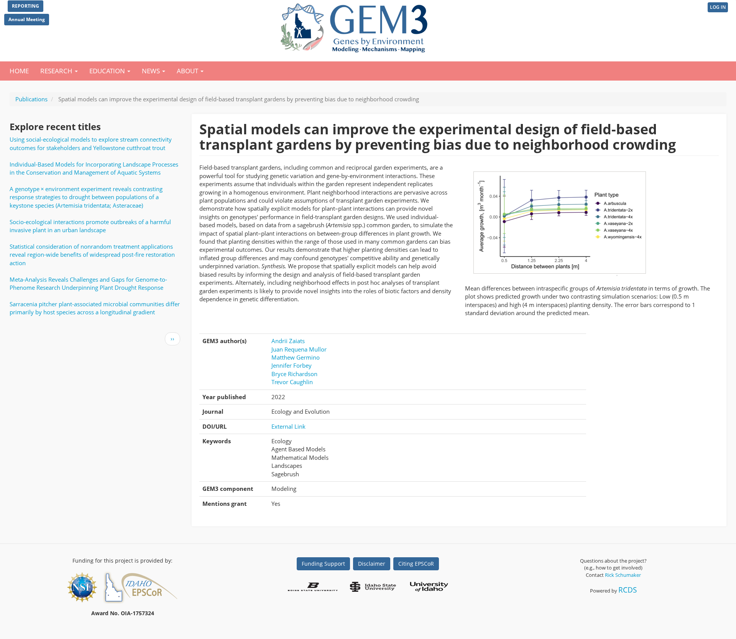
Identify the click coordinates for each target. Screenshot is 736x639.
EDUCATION (108, 70)
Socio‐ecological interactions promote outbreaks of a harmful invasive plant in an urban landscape (90, 226)
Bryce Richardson (294, 374)
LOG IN (718, 7)
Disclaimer (371, 563)
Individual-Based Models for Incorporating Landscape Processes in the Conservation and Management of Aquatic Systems (94, 168)
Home (19, 70)
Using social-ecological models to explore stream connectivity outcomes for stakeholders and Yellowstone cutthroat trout (91, 143)
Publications (31, 99)
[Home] (355, 26)
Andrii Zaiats (288, 341)
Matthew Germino (295, 357)
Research (57, 70)
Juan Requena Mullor (299, 349)
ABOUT (188, 70)
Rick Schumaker (623, 574)
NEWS (151, 70)
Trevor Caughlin (292, 382)
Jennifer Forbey (291, 365)
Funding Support (323, 563)
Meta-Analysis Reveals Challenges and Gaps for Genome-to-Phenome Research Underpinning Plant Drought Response (88, 283)
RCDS (627, 590)
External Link (288, 426)
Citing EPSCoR (416, 563)
